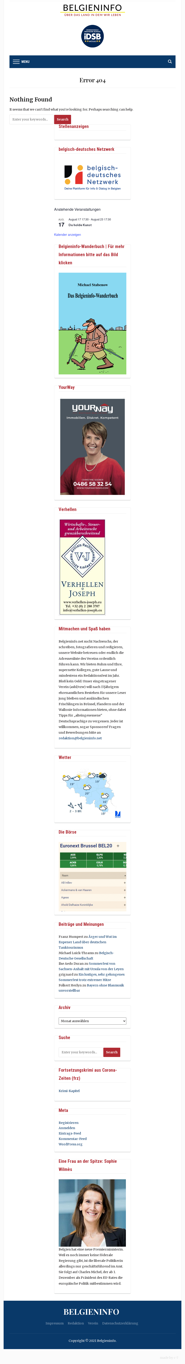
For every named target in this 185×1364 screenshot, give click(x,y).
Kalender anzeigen (67, 234)
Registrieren (69, 1123)
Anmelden (67, 1128)
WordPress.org (71, 1144)
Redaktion (76, 1323)
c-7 (176, 1358)
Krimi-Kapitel (69, 1091)
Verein (93, 1323)
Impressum (55, 1323)
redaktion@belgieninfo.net (80, 738)
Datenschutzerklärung (120, 1323)
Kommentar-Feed (73, 1139)
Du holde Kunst (80, 225)
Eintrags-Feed (70, 1133)
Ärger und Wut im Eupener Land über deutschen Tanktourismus (88, 942)
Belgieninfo (91, 1311)
